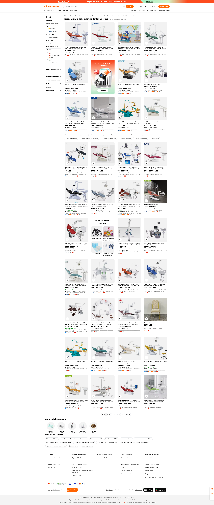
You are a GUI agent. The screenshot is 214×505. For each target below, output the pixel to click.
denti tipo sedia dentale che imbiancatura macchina (75, 438)
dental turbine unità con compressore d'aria (77, 135)
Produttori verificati (101, 458)
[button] (124, 6)
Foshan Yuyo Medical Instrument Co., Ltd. (102, 174)
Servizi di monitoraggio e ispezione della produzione (82, 471)
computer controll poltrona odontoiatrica (108, 442)
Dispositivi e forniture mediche (78, 15)
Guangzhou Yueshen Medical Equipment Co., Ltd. (76, 129)
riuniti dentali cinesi (127, 442)
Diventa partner (149, 470)
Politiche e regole (76, 475)
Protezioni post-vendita (78, 467)
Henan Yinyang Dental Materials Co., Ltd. (154, 129)
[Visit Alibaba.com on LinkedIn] (150, 478)
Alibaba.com (138, 490)
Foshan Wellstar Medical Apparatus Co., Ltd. (129, 54)
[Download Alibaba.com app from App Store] (148, 490)
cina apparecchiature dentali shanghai (85, 442)
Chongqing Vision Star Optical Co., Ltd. (127, 129)
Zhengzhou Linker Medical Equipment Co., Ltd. (76, 174)
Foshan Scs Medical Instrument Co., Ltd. (75, 292)
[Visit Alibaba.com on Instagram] (156, 478)
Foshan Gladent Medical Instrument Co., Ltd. (102, 291)
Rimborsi (123, 467)
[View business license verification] (122, 502)
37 (126, 414)
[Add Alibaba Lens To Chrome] (72, 490)
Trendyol (125, 497)
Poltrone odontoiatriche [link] (131, 15)
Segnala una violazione (126, 473)
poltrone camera (74, 446)
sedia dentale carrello (53, 442)
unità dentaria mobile (97, 438)
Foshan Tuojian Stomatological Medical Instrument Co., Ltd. (103, 129)
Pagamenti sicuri (76, 458)
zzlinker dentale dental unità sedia (90, 138)
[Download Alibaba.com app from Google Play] (160, 490)
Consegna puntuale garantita (79, 464)
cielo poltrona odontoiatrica (109, 138)
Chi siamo (50, 454)
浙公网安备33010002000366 (134, 502)
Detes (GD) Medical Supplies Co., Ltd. (153, 174)
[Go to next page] (129, 414)
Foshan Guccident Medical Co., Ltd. (153, 210)
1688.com (89, 497)
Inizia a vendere (149, 461)
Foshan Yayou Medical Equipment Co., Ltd (102, 211)
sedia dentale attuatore (141, 138)
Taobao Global (114, 497)
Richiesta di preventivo (102, 461)
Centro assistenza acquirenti (128, 458)
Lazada (107, 497)
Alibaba (66, 15)
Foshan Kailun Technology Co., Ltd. (153, 90)
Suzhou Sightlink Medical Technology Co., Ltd (76, 54)
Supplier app (109, 490)
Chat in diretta (124, 461)
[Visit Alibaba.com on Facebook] (146, 478)
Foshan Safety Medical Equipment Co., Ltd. (76, 331)
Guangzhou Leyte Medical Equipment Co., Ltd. (76, 91)
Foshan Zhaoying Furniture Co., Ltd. (153, 328)
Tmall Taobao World (99, 497)
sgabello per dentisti (88, 446)
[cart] (146, 6)
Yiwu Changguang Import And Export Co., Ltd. (76, 368)
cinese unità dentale (53, 438)
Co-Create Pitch (52, 461)
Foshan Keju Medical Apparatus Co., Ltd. (154, 291)
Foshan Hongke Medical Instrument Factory (129, 330)
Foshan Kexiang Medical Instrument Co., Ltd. (155, 250)
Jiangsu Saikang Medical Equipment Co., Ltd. (129, 213)
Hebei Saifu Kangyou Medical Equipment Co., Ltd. (103, 330)
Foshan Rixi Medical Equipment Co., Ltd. (128, 291)
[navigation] (53, 215)
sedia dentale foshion (72, 138)
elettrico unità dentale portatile (99, 135)
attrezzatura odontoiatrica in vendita (57, 446)
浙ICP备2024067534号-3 (149, 502)
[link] (212, 489)
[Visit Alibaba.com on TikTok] (163, 478)
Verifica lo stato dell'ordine (152, 464)
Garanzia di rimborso (77, 461)
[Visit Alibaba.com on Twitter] (153, 478)
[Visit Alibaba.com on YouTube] (160, 478)
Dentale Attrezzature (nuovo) (114, 15)
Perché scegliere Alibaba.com (55, 458)
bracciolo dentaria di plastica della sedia (141, 135)
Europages (131, 497)
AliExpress (83, 497)
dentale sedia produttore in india (144, 438)
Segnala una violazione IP (127, 470)
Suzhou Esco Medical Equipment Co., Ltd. (75, 213)
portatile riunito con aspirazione (119, 135)
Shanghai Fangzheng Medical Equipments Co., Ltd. (129, 91)
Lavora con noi (51, 467)
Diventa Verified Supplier (151, 467)
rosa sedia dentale (127, 438)
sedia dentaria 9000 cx (112, 438)
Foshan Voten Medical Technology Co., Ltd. (129, 174)
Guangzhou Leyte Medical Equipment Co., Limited (76, 250)
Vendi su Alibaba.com (150, 458)
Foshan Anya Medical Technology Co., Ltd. (155, 54)
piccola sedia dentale (126, 138)
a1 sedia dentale (67, 442)
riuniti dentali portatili (142, 442)
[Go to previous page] (102, 414)
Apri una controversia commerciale (130, 464)
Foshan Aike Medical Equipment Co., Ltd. (128, 251)
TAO (120, 497)
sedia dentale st (155, 138)
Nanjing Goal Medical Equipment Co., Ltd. (101, 54)
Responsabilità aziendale (54, 464)
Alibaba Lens (56, 490)
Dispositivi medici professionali (97, 15)
